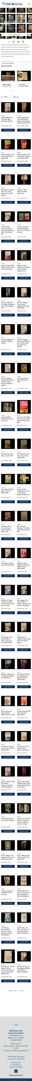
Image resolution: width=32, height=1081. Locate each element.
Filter (5, 97)
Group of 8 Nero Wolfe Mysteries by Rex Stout (7, 419)
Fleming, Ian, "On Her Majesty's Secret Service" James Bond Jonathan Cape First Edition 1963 (7, 970)
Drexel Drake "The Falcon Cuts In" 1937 (7, 455)
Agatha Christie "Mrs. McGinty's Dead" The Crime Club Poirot (7, 267)
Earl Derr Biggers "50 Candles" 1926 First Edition (7, 341)
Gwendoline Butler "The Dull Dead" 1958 (7, 564)
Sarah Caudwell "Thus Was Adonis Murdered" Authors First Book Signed (8, 784)
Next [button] (28, 80)
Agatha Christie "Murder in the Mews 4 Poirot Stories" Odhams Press (23, 268)
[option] (8, 78)
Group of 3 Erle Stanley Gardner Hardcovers (22, 191)
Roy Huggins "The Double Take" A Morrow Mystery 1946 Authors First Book (24, 602)
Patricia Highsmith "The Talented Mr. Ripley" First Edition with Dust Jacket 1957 (23, 120)
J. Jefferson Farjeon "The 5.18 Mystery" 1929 (23, 380)
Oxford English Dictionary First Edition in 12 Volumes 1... (6, 85)
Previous (11, 990)
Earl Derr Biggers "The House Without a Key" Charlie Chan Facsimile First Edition (24, 343)
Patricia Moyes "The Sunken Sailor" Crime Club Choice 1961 (8, 857)
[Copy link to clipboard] (9, 42)
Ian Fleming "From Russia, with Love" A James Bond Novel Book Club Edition (23, 893)
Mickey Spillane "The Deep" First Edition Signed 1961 (7, 156)
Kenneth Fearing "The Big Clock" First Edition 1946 (24, 713)
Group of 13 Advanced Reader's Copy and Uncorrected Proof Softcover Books (24, 821)
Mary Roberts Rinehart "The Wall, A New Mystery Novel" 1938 (24, 528)
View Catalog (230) (14, 34)
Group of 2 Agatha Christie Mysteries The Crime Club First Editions (24, 229)
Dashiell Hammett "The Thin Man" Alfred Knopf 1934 (7, 119)
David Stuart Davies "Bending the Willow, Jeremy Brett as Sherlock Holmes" (23, 969)
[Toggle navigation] (29, 4)
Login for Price (8, 130)
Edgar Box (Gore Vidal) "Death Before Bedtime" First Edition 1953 (23, 565)
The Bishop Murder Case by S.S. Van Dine (8, 819)
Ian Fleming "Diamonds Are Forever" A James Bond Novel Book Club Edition (6, 931)
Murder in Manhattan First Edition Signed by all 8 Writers (7, 676)
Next (22, 990)
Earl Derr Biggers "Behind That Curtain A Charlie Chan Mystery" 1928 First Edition (7, 381)
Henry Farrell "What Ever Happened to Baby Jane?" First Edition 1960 (23, 676)
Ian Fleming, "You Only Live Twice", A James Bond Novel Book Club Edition (23, 930)
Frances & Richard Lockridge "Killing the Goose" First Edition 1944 (8, 305)
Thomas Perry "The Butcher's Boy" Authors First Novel (23, 748)
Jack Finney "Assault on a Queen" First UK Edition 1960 (7, 748)
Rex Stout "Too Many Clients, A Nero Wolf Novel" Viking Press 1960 (23, 419)
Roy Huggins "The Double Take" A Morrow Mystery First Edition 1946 (6, 639)
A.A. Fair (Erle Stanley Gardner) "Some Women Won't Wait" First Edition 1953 (7, 230)
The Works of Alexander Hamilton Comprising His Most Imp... (24, 85)
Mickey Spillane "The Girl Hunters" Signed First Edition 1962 (23, 156)
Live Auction (8, 19)
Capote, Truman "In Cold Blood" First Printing (7, 892)
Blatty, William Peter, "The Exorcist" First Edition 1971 (23, 857)
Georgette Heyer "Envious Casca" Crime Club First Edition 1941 (6, 528)
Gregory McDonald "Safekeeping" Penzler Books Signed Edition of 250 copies (24, 784)
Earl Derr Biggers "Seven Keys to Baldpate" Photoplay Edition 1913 (23, 305)
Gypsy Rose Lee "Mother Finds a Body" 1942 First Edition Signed (24, 639)
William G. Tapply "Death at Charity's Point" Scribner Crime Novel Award (8, 602)
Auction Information (24, 61)
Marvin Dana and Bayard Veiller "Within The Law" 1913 (8, 713)
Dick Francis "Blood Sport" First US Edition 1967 (7, 491)
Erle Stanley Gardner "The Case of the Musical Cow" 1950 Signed (7, 192)
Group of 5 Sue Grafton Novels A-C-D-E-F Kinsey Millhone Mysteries (23, 492)
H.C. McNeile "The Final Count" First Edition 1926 (23, 456)
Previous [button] (3, 80)
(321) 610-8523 (16, 1040)
